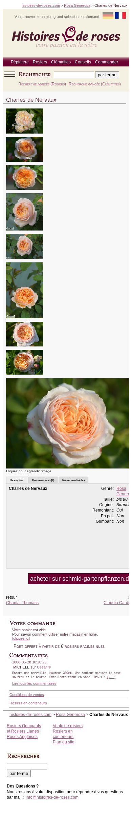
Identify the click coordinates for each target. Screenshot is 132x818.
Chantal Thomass (22, 602)
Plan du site (63, 742)
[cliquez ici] (21, 638)
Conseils (83, 62)
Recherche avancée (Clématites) (95, 84)
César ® (44, 667)
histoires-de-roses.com (41, 5)
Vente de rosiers (68, 725)
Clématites (61, 62)
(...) (111, 677)
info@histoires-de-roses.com (52, 797)
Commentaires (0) (43, 480)
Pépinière (20, 62)
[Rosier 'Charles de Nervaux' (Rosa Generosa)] (24, 136)
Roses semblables (73, 480)
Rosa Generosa (77, 5)
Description (17, 480)
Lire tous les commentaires (34, 683)
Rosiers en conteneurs (28, 703)
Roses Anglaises (22, 736)
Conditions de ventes (26, 695)
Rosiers (40, 62)
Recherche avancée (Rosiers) (42, 84)
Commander (106, 62)
